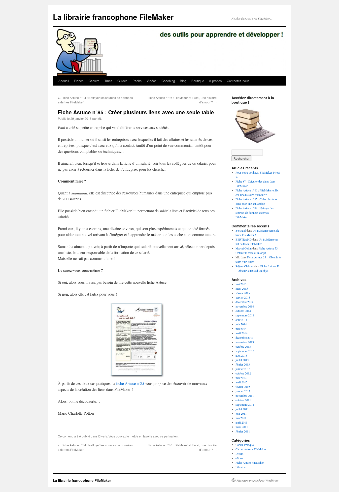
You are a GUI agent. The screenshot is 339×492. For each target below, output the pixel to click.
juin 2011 (241, 413)
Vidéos (152, 80)
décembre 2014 (244, 302)
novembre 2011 (245, 396)
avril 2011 (241, 422)
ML (100, 118)
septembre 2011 (245, 404)
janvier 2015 (243, 297)
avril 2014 (241, 333)
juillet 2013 (242, 360)
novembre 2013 (245, 342)
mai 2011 (241, 418)
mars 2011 (242, 427)
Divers (102, 436)
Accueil (63, 80)
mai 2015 (241, 284)
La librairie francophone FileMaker (113, 16)
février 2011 (243, 431)
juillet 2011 (242, 409)
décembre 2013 (244, 337)
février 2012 (243, 387)
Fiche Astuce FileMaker (250, 462)
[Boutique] (256, 124)
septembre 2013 (245, 351)
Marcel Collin (244, 248)
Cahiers (94, 80)
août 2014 (241, 320)
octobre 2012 (243, 373)
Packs (137, 80)
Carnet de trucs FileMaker (251, 449)
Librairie (240, 467)
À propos (215, 80)
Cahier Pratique (245, 445)
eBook (239, 458)
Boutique (197, 80)
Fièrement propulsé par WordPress (257, 480)
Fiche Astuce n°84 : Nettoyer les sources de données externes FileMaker (255, 212)
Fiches (79, 80)
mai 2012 (241, 378)
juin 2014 (241, 324)
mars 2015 (242, 288)
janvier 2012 (243, 391)
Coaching (168, 80)
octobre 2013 (243, 346)
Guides (122, 80)
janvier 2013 (243, 369)
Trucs (108, 80)
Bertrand (241, 230)
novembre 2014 (245, 306)
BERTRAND (244, 239)
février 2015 (243, 293)
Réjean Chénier (244, 266)
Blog (183, 80)
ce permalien (169, 436)
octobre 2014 (243, 311)
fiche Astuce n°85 (130, 383)
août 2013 (241, 355)
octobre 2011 (243, 400)
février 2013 (243, 364)
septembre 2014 (245, 315)
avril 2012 (241, 382)
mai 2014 (241, 329)
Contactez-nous (238, 80)
